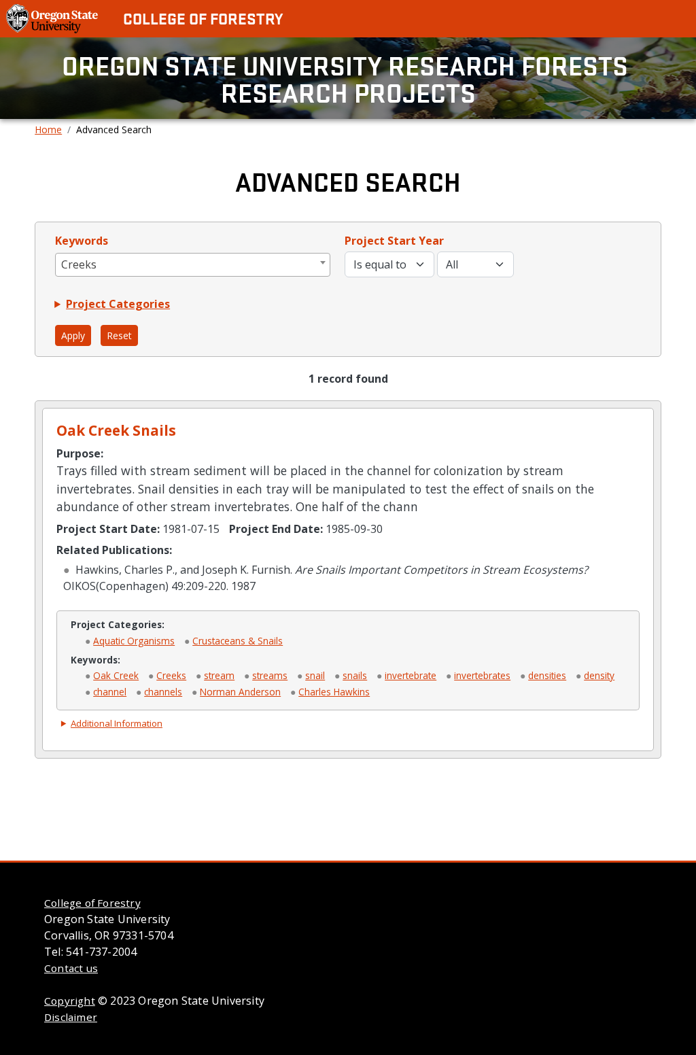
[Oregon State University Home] (53, 17)
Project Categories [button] (118, 303)
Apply (73, 335)
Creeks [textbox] (79, 264)
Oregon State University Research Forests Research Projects (348, 78)
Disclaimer (70, 1017)
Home (48, 129)
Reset (119, 335)
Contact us (71, 968)
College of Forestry (203, 18)
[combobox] (192, 265)
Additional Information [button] (116, 723)
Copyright (69, 1000)
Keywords (81, 240)
